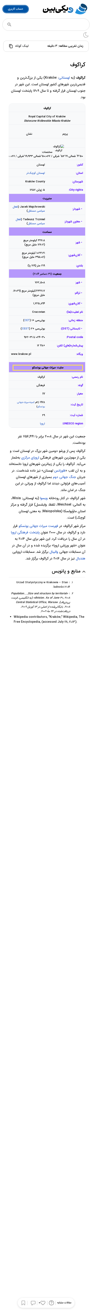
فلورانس (59, 470)
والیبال (53, 552)
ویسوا (44, 498)
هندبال (80, 558)
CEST (25, 328)
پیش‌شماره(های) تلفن (70, 346)
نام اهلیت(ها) (75, 312)
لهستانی (64, 77)
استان (79, 173)
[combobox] (52, 25)
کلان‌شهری (74, 303)
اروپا (42, 423)
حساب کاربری (15, 9)
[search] (9, 24)
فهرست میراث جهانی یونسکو (38, 526)
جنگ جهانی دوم (64, 477)
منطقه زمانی (76, 320)
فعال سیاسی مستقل (29, 209)
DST (65, 328)
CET (27, 320)
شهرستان (78, 182)
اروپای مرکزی (30, 457)
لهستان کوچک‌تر (36, 173)
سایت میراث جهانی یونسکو (48, 367)
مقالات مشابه (64, 1303)
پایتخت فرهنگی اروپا (25, 532)
